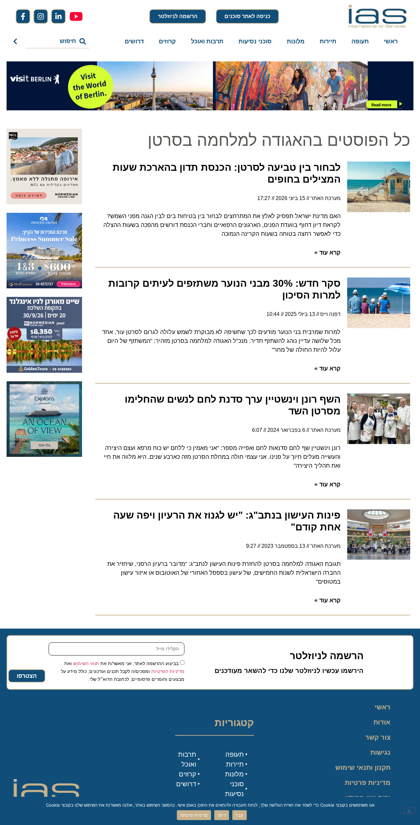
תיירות (328, 41)
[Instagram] (40, 16)
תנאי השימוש (86, 663)
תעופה (360, 41)
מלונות (295, 41)
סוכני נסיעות (255, 41)
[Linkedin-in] (58, 16)
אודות (381, 722)
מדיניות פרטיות (367, 782)
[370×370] (44, 202)
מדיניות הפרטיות (167, 671)
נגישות (380, 752)
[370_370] (44, 286)
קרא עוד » (327, 252)
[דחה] (409, 811)
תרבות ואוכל (207, 41)
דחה (222, 815)
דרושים (134, 41)
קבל (239, 815)
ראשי (391, 41)
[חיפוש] (16, 41)
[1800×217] (210, 108)
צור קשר (377, 737)
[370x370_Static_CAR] (44, 455)
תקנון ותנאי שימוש (362, 767)
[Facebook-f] (23, 16)
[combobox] (57, 41)
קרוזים (167, 41)
